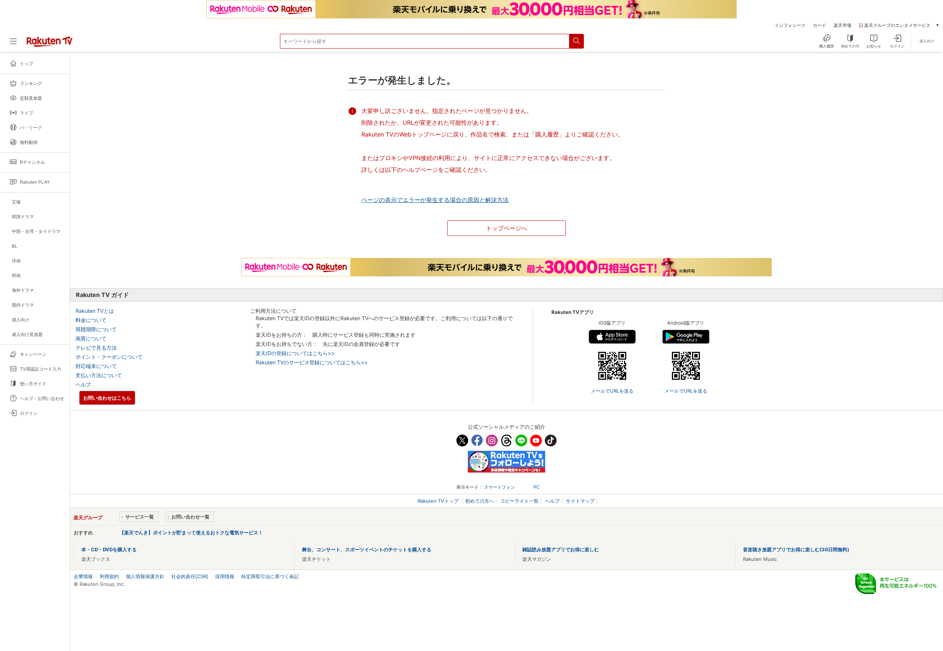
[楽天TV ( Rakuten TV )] (50, 45)
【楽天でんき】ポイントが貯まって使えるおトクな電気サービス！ (191, 532)
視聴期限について (96, 329)
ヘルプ (83, 384)
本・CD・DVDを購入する (109, 549)
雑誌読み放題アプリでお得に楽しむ (560, 549)
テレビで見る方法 (96, 347)
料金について (91, 320)
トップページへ (506, 228)
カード (819, 25)
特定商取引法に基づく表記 (270, 576)
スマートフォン (499, 487)
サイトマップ (580, 501)
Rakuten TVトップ (439, 501)
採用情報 (224, 576)
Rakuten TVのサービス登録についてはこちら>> (312, 362)
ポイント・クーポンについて (109, 357)
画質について (91, 338)
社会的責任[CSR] (189, 576)
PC (536, 487)
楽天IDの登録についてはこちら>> (295, 353)
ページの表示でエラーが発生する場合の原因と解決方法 (435, 200)
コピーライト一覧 (519, 501)
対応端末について (96, 366)
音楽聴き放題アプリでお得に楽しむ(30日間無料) (796, 549)
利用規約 (109, 576)
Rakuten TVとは (95, 311)
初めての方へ (479, 501)
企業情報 (83, 576)
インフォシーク (790, 25)
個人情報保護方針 (145, 576)
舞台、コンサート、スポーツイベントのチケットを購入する (366, 549)
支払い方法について (99, 375)
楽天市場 (842, 25)
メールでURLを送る (612, 391)
